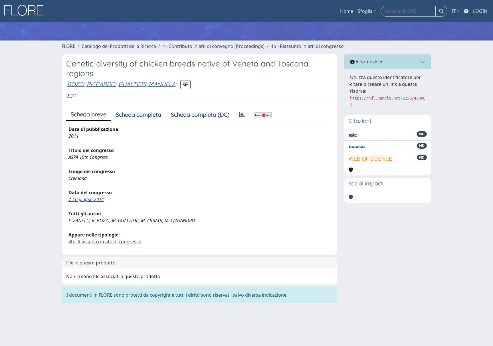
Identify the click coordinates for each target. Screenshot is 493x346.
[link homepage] (26, 11)
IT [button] (454, 11)
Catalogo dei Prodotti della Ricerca (119, 46)
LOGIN (480, 11)
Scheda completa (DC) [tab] (200, 114)
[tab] (242, 115)
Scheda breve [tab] (88, 114)
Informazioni (368, 61)
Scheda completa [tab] (138, 114)
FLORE (68, 46)
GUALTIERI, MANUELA (146, 84)
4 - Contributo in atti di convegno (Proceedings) (213, 46)
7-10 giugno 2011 (86, 199)
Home (346, 11)
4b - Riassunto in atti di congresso (307, 46)
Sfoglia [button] (365, 11)
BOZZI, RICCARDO (91, 84)
